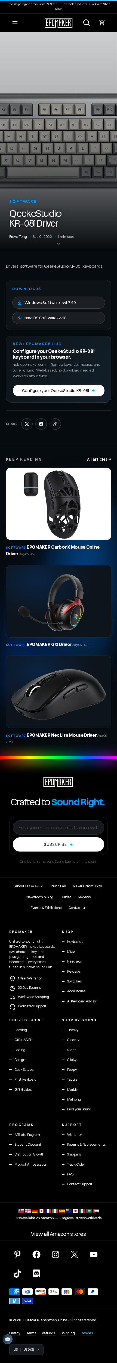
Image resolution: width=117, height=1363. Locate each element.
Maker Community (87, 886)
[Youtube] (93, 1254)
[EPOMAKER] (58, 781)
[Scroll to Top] (107, 1334)
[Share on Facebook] (41, 424)
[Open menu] (15, 22)
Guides (65, 897)
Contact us (77, 907)
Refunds (48, 1333)
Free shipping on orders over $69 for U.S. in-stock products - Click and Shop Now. (58, 6)
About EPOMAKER (28, 886)
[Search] (86, 22)
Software (23, 201)
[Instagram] (55, 1254)
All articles (99, 459)
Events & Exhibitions (46, 907)
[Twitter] (74, 1254)
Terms (31, 1333)
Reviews (84, 897)
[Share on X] (27, 424)
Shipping (68, 1333)
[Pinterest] (17, 1254)
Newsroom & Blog (39, 897)
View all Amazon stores (58, 1234)
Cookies (87, 1333)
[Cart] (102, 22)
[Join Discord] (36, 1273)
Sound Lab (58, 886)
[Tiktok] (17, 1273)
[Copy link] (55, 424)
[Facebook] (36, 1254)
